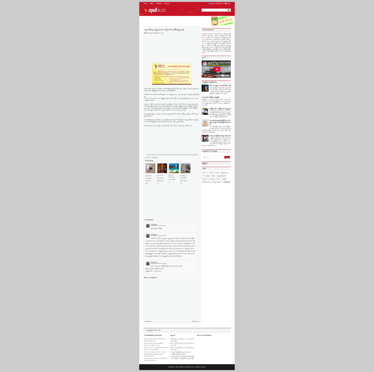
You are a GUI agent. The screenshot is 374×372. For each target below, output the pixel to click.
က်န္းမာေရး (224, 172)
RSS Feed (221, 3)
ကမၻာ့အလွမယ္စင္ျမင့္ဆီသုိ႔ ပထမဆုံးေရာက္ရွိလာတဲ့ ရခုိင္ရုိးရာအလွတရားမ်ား (221, 122)
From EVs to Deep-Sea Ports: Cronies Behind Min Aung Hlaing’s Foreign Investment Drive (155, 354)
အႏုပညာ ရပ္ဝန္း (216, 182)
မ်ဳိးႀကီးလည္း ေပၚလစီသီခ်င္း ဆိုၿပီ (221, 85)
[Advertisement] (171, 50)
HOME (145, 3)
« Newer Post (148, 321)
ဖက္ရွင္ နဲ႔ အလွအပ (221, 175)
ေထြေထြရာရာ (154, 157)
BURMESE (158, 3)
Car (203, 172)
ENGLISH (167, 3)
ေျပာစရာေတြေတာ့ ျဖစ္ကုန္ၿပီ (210, 97)
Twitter (228, 3)
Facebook (213, 3)
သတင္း (218, 179)
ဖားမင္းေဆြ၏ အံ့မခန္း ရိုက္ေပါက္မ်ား (221, 135)
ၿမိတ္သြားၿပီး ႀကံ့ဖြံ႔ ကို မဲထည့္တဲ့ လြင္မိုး (221, 108)
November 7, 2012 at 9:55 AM (158, 225)
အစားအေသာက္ (206, 182)
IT (206, 172)
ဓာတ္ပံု (213, 175)
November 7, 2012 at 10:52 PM (158, 235)
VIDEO (151, 3)
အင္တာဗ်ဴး (224, 179)
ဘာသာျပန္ (212, 179)
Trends (211, 172)
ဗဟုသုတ (204, 179)
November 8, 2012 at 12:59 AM (158, 263)
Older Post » (195, 321)
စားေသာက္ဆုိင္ (206, 175)
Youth (217, 172)
